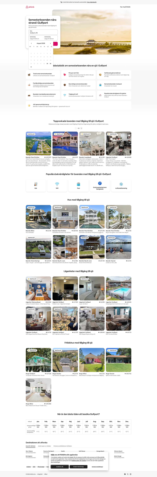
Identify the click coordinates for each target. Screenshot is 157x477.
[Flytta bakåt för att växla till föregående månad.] (31, 43)
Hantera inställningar (97, 466)
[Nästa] (81, 128)
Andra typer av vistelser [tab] (44, 446)
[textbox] (36, 39)
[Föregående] (75, 128)
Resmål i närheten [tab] (30, 446)
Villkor (45, 474)
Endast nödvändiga (78, 466)
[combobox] (43, 33)
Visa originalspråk (92, 2)
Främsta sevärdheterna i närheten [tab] (62, 446)
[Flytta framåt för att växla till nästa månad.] (50, 43)
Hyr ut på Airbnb (125, 7)
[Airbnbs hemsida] (30, 7)
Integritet (40, 474)
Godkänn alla (59, 466)
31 (31, 67)
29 (47, 63)
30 (50, 63)
